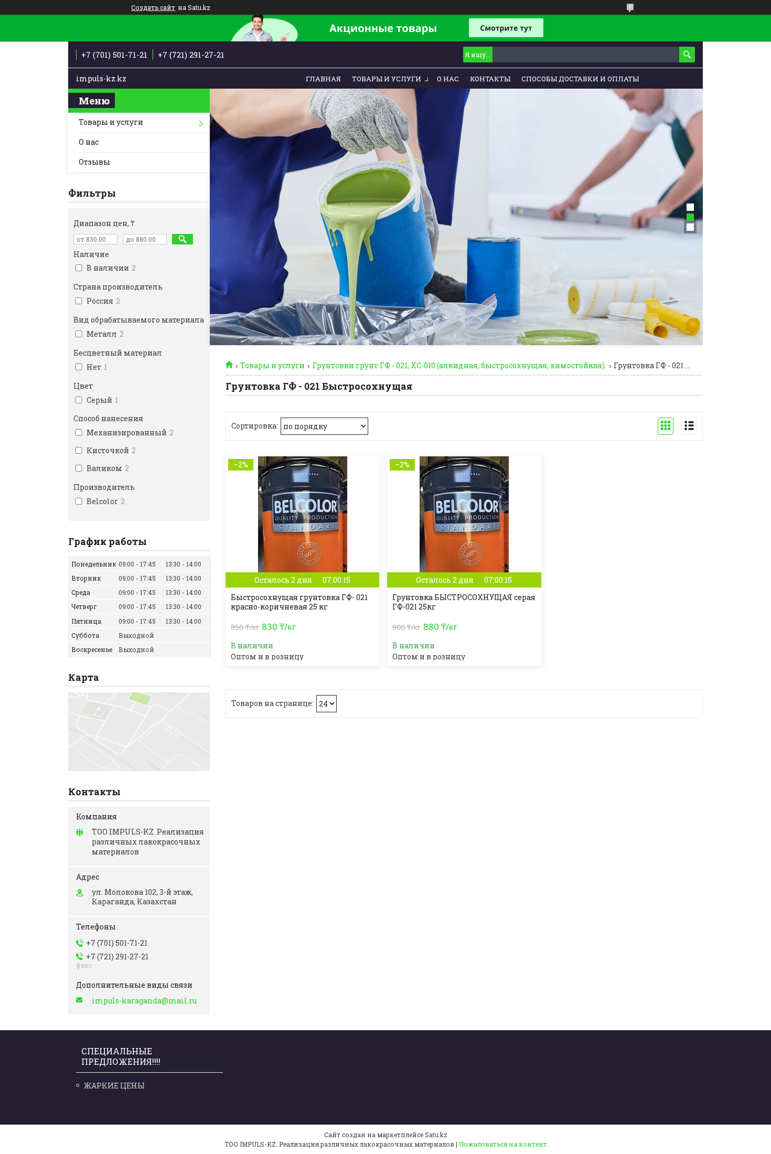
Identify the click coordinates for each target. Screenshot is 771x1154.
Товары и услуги (386, 78)
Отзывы (94, 162)
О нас (448, 78)
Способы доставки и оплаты (580, 78)
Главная (323, 78)
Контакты (490, 78)
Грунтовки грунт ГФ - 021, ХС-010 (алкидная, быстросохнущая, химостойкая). (459, 365)
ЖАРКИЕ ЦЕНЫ (114, 1086)
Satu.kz (436, 1134)
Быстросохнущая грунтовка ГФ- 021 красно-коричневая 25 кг (299, 602)
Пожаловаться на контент (503, 1144)
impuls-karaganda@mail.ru (144, 1001)
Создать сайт (153, 7)
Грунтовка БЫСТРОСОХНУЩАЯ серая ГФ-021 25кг (464, 602)
